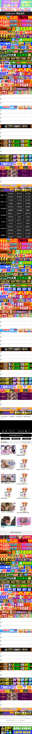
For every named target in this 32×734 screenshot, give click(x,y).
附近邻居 (10, 207)
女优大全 (19, 223)
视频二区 (3, 202)
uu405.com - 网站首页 (15, 13)
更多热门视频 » (26, 442)
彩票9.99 (10, 217)
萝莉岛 (28, 223)
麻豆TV (19, 220)
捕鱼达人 (10, 213)
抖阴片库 (3, 228)
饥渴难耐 (19, 207)
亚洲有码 (10, 197)
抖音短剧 (10, 220)
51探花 (28, 220)
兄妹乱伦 (19, 233)
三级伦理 (10, 200)
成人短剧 (27, 233)
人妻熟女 (10, 203)
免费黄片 (27, 227)
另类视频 (27, 203)
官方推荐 (3, 215)
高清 (19, 431)
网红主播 (19, 193)
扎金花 (19, 217)
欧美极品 (19, 197)
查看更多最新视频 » (16, 532)
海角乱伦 (19, 230)
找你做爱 (27, 207)
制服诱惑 (27, 230)
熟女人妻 (19, 227)
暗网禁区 (10, 230)
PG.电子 (26, 438)
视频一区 (3, 195)
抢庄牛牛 (19, 213)
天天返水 (27, 217)
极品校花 (10, 237)
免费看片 (3, 235)
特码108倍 (16, 438)
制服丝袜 (19, 203)
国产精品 (10, 193)
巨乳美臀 (27, 200)
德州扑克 (27, 213)
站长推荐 (3, 208)
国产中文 (10, 233)
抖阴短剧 (19, 237)
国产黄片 (10, 227)
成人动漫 (27, 197)
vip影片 (5, 438)
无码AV (3, 222)
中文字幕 (19, 200)
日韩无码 (27, 237)
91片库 (11, 223)
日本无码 (27, 193)
